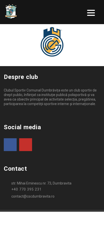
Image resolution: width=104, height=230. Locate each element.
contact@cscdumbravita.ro (33, 196)
